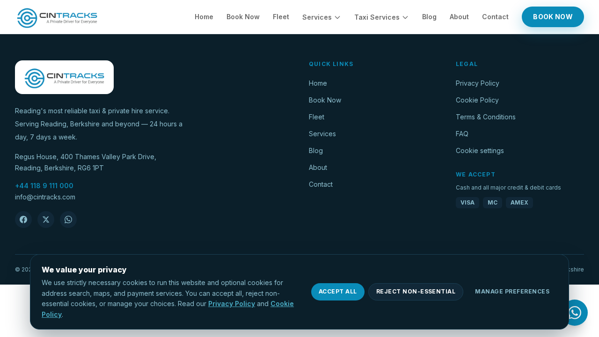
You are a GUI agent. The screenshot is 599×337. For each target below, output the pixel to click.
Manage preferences (512, 291)
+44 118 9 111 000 (44, 186)
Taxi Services (377, 17)
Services (317, 17)
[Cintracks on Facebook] (23, 219)
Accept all (338, 291)
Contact (495, 17)
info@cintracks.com (45, 197)
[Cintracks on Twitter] (45, 219)
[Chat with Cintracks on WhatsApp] (68, 219)
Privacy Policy (477, 83)
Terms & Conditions (486, 117)
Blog (429, 17)
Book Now (243, 17)
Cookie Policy (477, 100)
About (459, 17)
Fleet (281, 17)
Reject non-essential (416, 291)
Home (204, 17)
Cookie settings (480, 150)
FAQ (462, 134)
